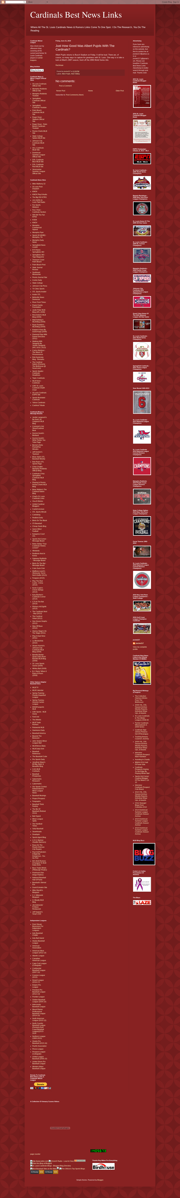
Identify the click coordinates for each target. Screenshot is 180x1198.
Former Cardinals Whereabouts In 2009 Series (141, 725)
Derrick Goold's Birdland (38, 434)
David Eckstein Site (39, 887)
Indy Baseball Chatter (37, 934)
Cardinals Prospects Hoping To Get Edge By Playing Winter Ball (142, 770)
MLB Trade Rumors (36, 723)
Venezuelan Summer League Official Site (38, 171)
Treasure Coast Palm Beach (38, 261)
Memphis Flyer (38, 232)
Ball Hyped (36, 816)
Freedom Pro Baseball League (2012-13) (38, 992)
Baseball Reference (36, 752)
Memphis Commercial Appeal (37, 227)
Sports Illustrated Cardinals (38, 399)
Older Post (120, 91)
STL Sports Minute (39, 512)
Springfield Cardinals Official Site (38, 101)
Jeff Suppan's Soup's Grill (37, 913)
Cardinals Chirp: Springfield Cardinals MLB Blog (38, 477)
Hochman (59, 65)
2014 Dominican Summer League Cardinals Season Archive (142, 813)
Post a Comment (65, 86)
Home (90, 91)
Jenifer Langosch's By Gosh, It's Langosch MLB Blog (39, 420)
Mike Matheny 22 (38, 184)
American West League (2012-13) (39, 952)
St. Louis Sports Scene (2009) (38, 665)
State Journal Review (37, 268)
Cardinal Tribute (38, 405)
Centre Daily (37, 280)
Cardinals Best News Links (76, 14)
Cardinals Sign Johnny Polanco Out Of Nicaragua (141, 732)
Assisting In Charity (142, 760)
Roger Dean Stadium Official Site (38, 119)
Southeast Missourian (36, 273)
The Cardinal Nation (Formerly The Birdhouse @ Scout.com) (39, 365)
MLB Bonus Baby (39, 746)
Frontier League (38, 997)
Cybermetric (37, 784)
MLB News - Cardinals (37, 382)
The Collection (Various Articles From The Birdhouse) (141, 699)
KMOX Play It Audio (39, 194)
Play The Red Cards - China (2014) (37, 583)
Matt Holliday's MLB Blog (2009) (38, 321)
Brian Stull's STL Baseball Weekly (38, 458)
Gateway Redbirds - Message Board (39, 559)
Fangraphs (36, 801)
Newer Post (60, 91)
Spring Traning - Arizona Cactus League (38, 702)
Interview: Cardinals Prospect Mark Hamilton (142, 755)
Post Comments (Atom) (75, 95)
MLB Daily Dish (38, 749)
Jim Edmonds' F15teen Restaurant (37, 907)
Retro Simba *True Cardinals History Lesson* (39, 546)
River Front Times (39, 302)
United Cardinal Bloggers (38, 505)
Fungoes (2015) (38, 578)
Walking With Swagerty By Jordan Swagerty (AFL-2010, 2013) (39, 344)
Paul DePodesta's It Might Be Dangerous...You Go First (39, 855)
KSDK (34, 220)
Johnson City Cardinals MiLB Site (38, 143)
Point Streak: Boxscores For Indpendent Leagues (37, 927)
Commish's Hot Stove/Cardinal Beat (38, 428)
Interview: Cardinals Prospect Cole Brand (142, 787)
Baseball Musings (39, 796)
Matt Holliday (75, 74)
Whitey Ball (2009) (39, 668)
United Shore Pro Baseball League (39, 1063)
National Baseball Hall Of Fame (39, 879)
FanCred (35, 717)
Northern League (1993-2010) (38, 1037)
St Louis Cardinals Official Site (39, 85)
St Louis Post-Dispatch (37, 188)
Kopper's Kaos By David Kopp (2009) (39, 331)
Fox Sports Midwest (36, 206)
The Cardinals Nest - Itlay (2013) (39, 612)
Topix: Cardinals (38, 378)
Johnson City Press (39, 286)
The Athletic (36, 720)
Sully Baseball (37, 829)
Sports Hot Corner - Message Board (39, 540)
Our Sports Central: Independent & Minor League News (39, 790)
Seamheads (37, 832)
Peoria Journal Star (39, 277)
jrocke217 (140, 643)
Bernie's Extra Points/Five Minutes (37, 447)
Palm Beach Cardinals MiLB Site (38, 112)
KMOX (34, 191)
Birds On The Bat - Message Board (39, 564)
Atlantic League (38, 956)
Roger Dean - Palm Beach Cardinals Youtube (39, 126)
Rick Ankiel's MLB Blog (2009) (39, 316)
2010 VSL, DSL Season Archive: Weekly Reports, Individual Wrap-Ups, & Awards (141, 796)
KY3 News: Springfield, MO (38, 251)
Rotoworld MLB (38, 727)
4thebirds (36, 551)
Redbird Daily (37, 518)
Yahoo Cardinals (38, 403)
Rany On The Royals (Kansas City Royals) (38, 847)
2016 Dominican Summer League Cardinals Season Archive (142, 831)
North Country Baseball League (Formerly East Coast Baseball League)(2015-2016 (38, 1028)
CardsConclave (38, 509)
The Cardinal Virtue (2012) (37, 617)
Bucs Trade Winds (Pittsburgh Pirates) (39, 869)
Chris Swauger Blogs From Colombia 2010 (141, 805)
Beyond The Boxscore (37, 737)
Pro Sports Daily (38, 759)
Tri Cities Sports (38, 289)
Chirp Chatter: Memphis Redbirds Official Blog (39, 469)
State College (37, 283)
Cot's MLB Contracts (36, 770)
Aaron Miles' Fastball (37, 530)
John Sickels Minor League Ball (39, 742)
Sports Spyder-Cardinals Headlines (38, 373)
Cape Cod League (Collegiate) (39, 964)
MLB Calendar (37, 690)
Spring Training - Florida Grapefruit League (39, 695)
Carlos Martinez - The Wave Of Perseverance (38, 352)
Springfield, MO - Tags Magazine (38, 256)
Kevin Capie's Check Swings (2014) (37, 590)
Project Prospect (38, 799)
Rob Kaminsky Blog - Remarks (38, 358)
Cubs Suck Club (38, 568)
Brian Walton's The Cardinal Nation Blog (39, 492)
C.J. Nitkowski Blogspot (37, 896)
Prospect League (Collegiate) (38, 1053)
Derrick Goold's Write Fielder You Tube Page (38, 440)
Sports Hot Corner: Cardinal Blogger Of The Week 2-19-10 (142, 779)
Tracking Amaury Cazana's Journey (142, 738)
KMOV (34, 223)
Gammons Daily (38, 730)
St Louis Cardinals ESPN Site (39, 394)
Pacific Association (39, 1046)
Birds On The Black (39, 520)
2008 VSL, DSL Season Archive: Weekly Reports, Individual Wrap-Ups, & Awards (141, 709)
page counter (35, 1154)
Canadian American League (39, 959)
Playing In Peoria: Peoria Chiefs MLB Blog (39, 485)
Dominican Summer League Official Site (38, 155)
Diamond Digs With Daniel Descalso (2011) (39, 336)
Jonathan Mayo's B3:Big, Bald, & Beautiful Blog (38, 764)
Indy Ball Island (38, 938)
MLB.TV (35, 687)
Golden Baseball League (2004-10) (39, 1001)
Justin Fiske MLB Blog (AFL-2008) (38, 311)
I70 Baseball (37, 523)
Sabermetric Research (37, 780)
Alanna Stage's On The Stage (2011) (39, 632)
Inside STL (36, 294)
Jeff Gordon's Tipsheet (37, 453)
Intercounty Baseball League (38, 1005)
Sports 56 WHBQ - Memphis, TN (39, 236)
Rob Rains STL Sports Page (38, 463)
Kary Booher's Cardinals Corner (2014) (39, 597)
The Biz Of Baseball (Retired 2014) (39, 811)
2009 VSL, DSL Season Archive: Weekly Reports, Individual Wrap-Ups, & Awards (141, 746)
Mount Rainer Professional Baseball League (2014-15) (38, 1012)
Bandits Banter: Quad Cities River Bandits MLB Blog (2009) (39, 658)
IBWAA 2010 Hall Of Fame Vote (141, 763)
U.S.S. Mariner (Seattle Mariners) (39, 841)
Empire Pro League (36, 986)
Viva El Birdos (37, 501)
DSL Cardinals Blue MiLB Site (38, 161)
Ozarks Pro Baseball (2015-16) (39, 1042)
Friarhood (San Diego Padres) (38, 874)
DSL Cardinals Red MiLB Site (38, 165)
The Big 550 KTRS (39, 197)
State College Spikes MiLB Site (38, 137)
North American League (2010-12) (39, 1019)
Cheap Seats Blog (39, 526)
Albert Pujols (66, 74)
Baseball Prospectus (36, 775)
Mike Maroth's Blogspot (37, 891)
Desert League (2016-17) (38, 981)
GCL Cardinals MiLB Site (38, 149)
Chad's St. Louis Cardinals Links (38, 497)
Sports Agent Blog (39, 837)
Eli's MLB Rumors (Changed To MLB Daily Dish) (39, 863)
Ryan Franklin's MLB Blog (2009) (38, 326)
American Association (36, 947)
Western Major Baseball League (38, 1068)
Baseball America (39, 733)
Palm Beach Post (38, 265)
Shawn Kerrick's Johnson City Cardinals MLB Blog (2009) (38, 649)
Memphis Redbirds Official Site (39, 90)
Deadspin (36, 834)
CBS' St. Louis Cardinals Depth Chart (38, 388)
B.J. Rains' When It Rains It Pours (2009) (39, 673)
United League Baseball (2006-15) (39, 1058)
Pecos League (37, 1049)
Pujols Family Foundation (37, 306)
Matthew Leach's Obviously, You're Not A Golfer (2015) (39, 573)
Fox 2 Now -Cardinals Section (39, 211)
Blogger (100, 1180)
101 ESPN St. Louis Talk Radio (38, 201)
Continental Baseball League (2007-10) (38, 970)
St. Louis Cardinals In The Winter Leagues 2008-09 (142, 718)
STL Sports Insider (39, 292)
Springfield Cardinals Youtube (39, 106)
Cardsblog (36, 515)
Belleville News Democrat (38, 298)
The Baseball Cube (39, 756)
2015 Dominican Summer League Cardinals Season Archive (142, 822)
